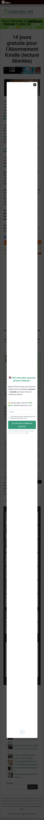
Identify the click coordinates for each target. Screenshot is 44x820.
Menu (7, 2)
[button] (3, 2)
